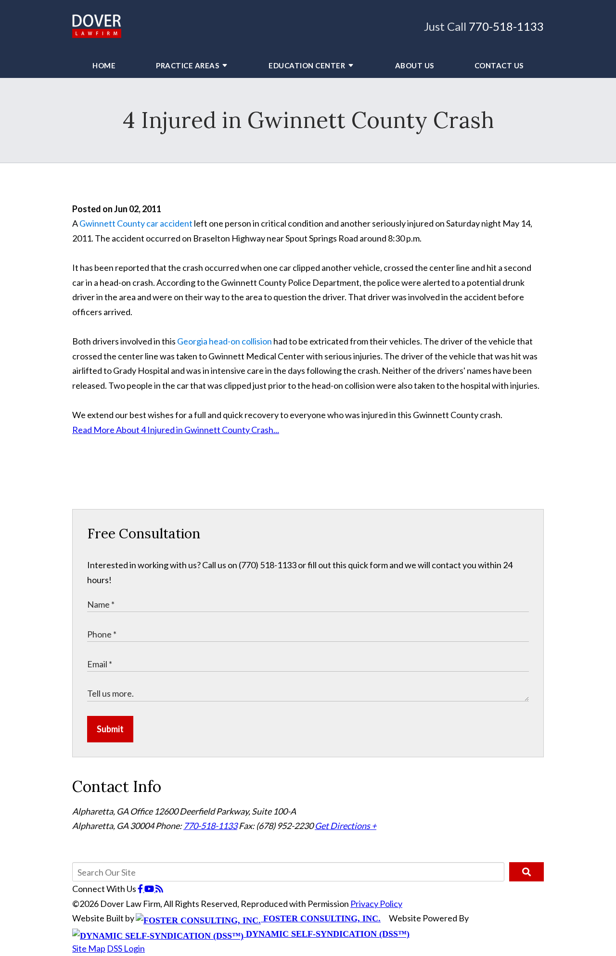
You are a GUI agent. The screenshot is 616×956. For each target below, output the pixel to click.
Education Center (307, 65)
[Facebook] (141, 888)
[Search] (526, 871)
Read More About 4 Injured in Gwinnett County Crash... (175, 429)
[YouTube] (149, 888)
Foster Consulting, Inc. (321, 918)
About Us (414, 65)
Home (104, 65)
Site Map (88, 948)
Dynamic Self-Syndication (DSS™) (327, 934)
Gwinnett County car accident (135, 223)
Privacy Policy (376, 903)
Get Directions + (345, 825)
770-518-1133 (506, 26)
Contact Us (499, 65)
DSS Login (126, 948)
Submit (110, 729)
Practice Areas (187, 65)
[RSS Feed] (159, 888)
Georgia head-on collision (224, 341)
